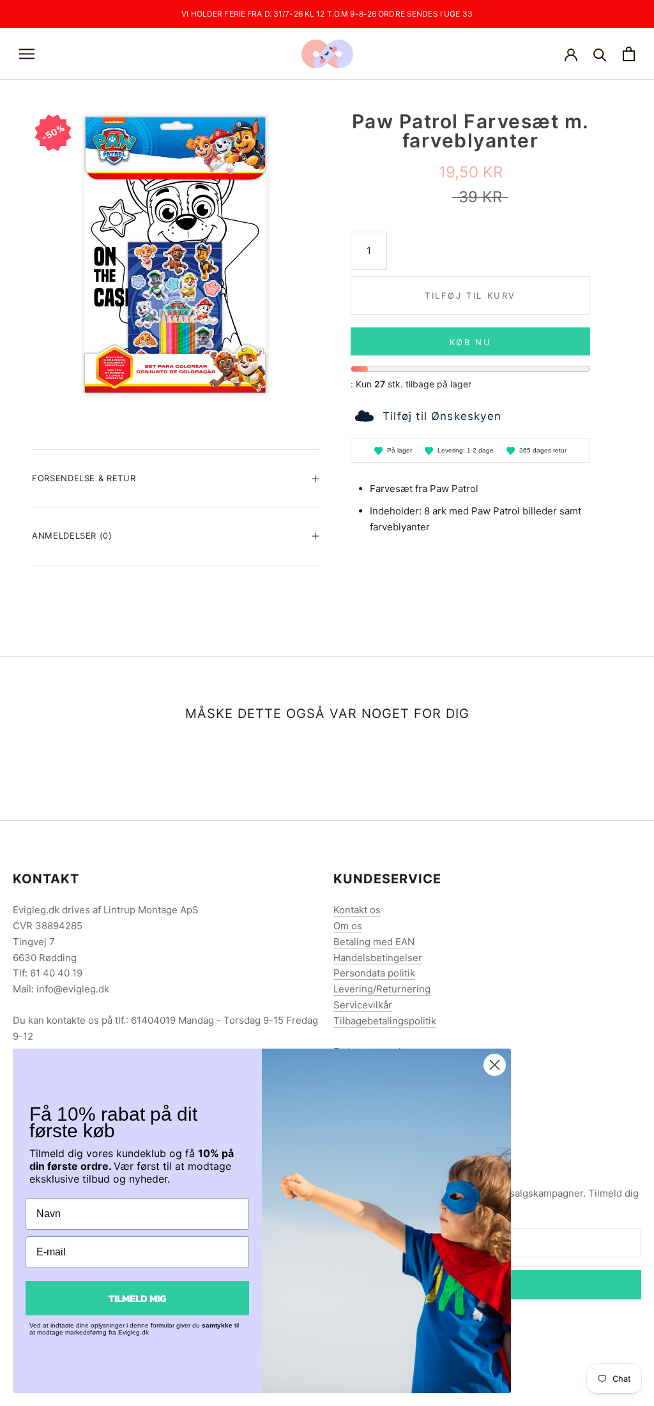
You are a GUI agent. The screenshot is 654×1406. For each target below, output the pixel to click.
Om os (347, 926)
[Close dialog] (494, 1065)
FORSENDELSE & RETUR (83, 478)
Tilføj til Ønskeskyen (442, 416)
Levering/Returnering (381, 989)
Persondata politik (374, 973)
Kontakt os (357, 910)
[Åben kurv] (629, 54)
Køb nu (471, 342)
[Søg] (600, 54)
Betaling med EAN (373, 942)
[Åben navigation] (26, 54)
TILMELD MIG (137, 1298)
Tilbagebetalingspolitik (384, 1021)
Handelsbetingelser (377, 958)
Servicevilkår (362, 1005)
